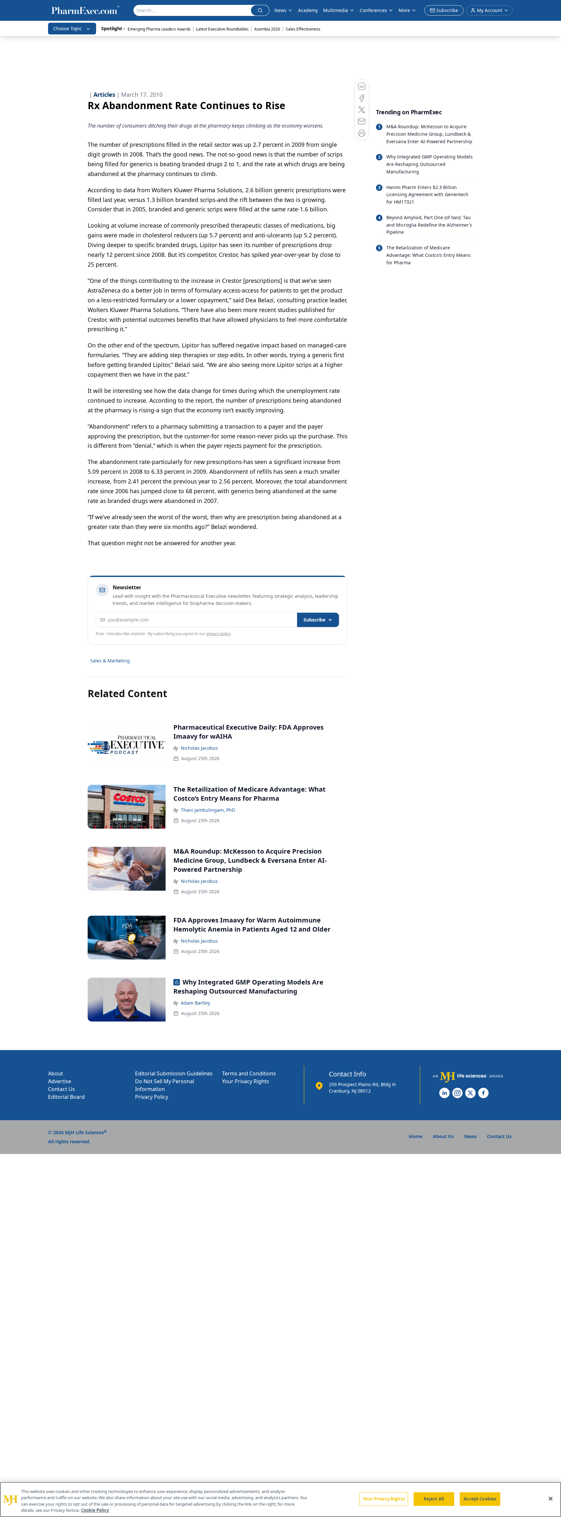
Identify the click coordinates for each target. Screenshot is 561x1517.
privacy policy (218, 633)
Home (415, 1136)
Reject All (434, 1499)
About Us (443, 1136)
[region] (280, 1499)
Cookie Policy (95, 1510)
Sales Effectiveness (303, 29)
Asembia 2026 (267, 29)
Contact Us (61, 1089)
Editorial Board (66, 1096)
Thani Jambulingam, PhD (208, 810)
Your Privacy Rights (245, 1081)
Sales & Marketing (110, 661)
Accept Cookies (480, 1499)
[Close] (550, 1498)
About (55, 1073)
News (280, 10)
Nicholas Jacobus (199, 748)
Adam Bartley (195, 1003)
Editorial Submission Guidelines (174, 1073)
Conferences (373, 10)
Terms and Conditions (249, 1073)
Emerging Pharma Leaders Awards (159, 29)
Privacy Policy (151, 1096)
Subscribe (314, 620)
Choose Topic (67, 28)
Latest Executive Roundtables (222, 29)
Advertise (59, 1081)
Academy (308, 10)
